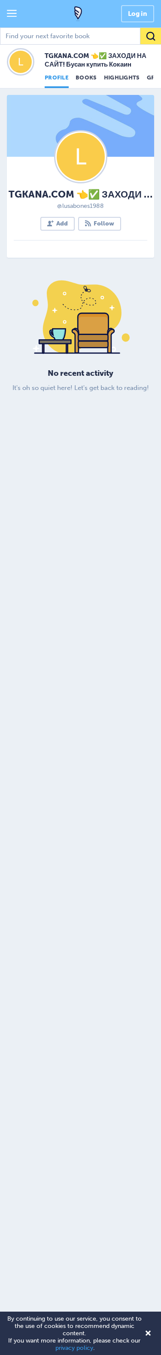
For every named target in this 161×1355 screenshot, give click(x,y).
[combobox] (80, 36)
